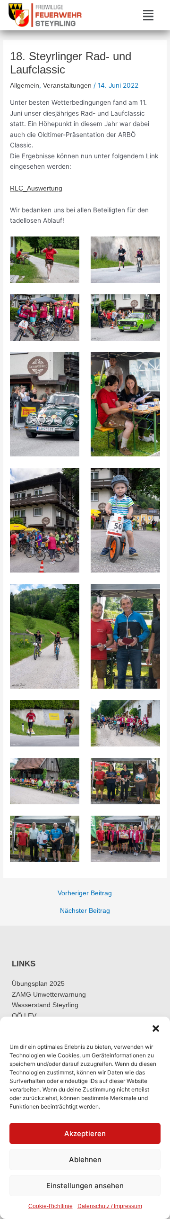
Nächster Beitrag (85, 911)
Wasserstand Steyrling (45, 1005)
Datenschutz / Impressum (109, 1206)
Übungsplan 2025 (38, 983)
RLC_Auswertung (36, 188)
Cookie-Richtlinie (50, 1206)
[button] (156, 1028)
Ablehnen (85, 1159)
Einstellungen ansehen (85, 1185)
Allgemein (24, 85)
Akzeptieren (85, 1133)
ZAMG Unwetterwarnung (49, 994)
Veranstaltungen (67, 85)
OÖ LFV (24, 1015)
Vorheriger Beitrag (85, 893)
